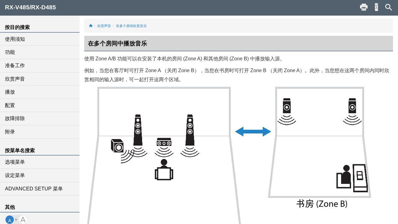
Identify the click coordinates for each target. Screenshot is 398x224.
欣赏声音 (15, 79)
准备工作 (15, 65)
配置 (10, 105)
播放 (10, 92)
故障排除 (15, 118)
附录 (10, 131)
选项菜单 (15, 162)
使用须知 (15, 39)
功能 (10, 52)
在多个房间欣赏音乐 (131, 26)
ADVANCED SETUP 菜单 (34, 188)
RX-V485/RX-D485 (30, 7)
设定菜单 (15, 175)
